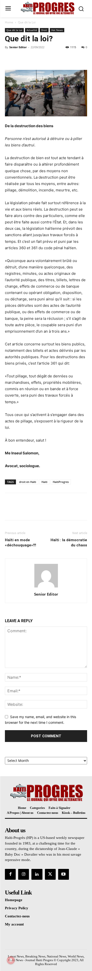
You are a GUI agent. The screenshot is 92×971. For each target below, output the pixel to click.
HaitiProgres (61, 482)
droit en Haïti (27, 482)
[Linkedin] (36, 874)
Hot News (57, 30)
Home (9, 22)
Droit (44, 30)
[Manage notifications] (11, 960)
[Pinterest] (32, 58)
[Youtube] (63, 874)
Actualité (31, 30)
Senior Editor (18, 47)
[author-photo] (46, 587)
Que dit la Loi (27, 22)
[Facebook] (10, 58)
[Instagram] (23, 874)
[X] (21, 58)
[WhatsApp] (44, 58)
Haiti (44, 482)
